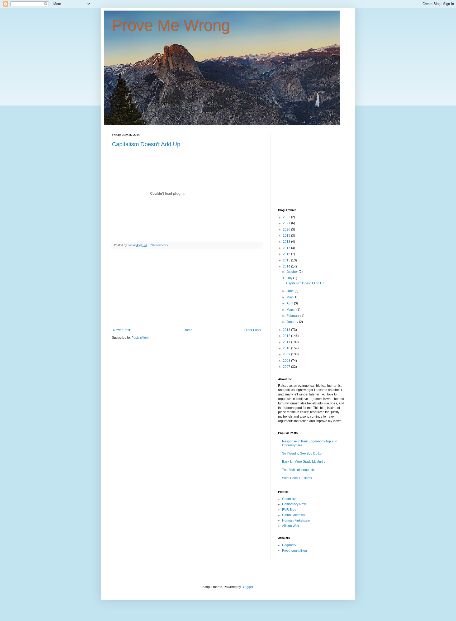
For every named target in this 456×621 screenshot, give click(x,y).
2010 (287, 348)
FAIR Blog (289, 510)
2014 (287, 266)
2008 (287, 360)
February (293, 316)
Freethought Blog (294, 550)
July (290, 278)
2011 (287, 342)
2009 (287, 354)
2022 (287, 217)
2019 (287, 235)
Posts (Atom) (140, 338)
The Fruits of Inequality (298, 470)
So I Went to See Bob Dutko (302, 453)
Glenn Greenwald (294, 515)
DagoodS (289, 545)
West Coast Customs (297, 478)
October (293, 272)
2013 (287, 330)
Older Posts (252, 330)
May (290, 297)
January (293, 322)
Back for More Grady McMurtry (303, 462)
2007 (287, 367)
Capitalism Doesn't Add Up (146, 144)
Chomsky (289, 499)
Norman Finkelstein (296, 520)
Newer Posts (122, 330)
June (290, 291)
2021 (287, 223)
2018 (287, 241)
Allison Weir (290, 526)
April (290, 303)
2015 (287, 260)
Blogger (247, 587)
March (291, 310)
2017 (287, 248)
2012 (287, 336)
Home (188, 330)
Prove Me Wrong (171, 25)
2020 (287, 229)
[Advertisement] (187, 289)
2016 (287, 254)
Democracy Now (294, 504)
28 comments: (159, 245)
